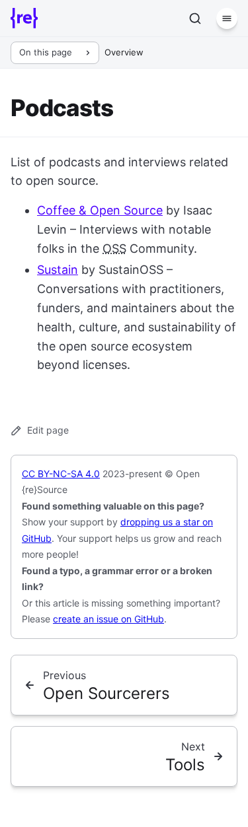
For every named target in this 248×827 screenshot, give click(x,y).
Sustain (57, 270)
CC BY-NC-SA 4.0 (61, 473)
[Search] (195, 18)
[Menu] (226, 18)
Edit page (48, 430)
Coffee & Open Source (100, 210)
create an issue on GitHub (108, 618)
